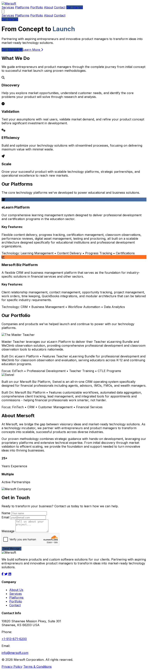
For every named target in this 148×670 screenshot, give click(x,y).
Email (5, 517)
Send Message (11, 548)
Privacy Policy (12, 666)
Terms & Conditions (37, 666)
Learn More (32, 50)
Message (8, 531)
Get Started (74, 7)
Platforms (22, 7)
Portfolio (36, 7)
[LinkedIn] (9, 574)
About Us (16, 590)
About (48, 7)
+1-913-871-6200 (14, 639)
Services (8, 7)
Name (6, 513)
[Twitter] (6, 574)
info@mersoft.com (15, 653)
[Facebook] (3, 574)
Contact (59, 7)
